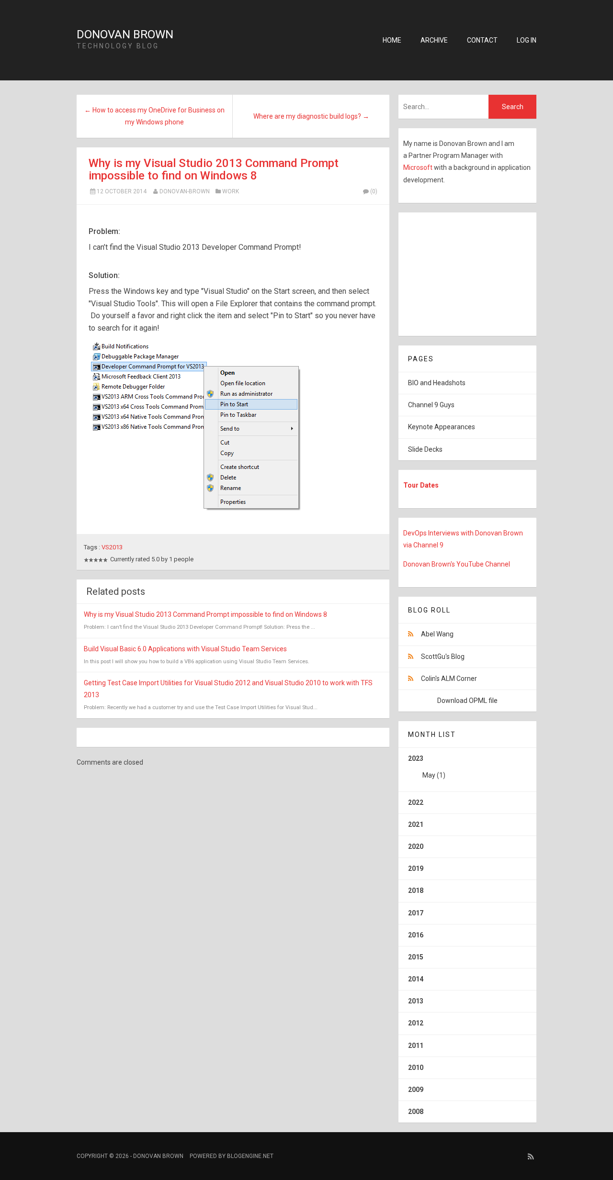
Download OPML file (467, 700)
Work (230, 191)
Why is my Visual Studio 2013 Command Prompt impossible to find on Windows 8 (214, 169)
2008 (415, 1111)
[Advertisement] (458, 272)
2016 (415, 935)
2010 (415, 1067)
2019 (415, 868)
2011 (415, 1045)
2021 (415, 824)
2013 (415, 1001)
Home (392, 40)
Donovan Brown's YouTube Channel (456, 564)
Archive (434, 40)
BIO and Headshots (436, 383)
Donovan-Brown (184, 191)
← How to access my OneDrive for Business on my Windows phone (154, 116)
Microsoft (418, 167)
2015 (415, 957)
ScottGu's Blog (443, 656)
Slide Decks (425, 449)
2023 (426, 767)
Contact (482, 40)
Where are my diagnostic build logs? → (311, 116)
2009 (415, 1089)
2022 (415, 802)
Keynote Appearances (441, 427)
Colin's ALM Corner (449, 678)
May (428, 775)
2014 (415, 979)
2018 (415, 890)
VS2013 (112, 547)
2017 (415, 913)
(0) (373, 191)
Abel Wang (437, 634)
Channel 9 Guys (431, 405)
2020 (415, 846)
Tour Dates (421, 485)
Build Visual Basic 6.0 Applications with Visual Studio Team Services (185, 649)
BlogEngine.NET (250, 1156)
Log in (526, 40)
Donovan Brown (125, 34)
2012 (415, 1023)
